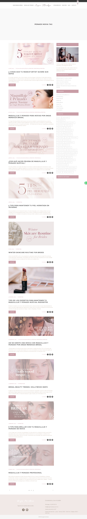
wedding (59, 172)
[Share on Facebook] (48, 84)
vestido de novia (71, 169)
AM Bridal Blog (59, 96)
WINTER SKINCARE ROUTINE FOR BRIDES (26, 252)
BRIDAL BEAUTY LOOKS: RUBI (63, 84)
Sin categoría (59, 110)
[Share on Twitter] (50, 84)
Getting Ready (60, 142)
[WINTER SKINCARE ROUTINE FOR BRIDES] (31, 233)
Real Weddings (59, 108)
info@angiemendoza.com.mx (51, 506)
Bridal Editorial (59, 98)
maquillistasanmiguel (70, 154)
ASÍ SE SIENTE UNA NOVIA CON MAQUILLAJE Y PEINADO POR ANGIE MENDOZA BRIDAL (28, 344)
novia (64, 157)
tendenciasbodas (72, 167)
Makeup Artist (60, 147)
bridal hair (67, 127)
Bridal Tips (42, 68)
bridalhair (59, 127)
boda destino (66, 117)
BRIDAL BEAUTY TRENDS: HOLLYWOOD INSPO (28, 387)
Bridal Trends (22, 383)
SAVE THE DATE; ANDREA (62, 82)
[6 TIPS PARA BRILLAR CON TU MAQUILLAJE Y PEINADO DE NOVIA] (31, 410)
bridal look (60, 132)
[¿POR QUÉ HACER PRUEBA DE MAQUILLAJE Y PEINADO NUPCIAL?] (31, 143)
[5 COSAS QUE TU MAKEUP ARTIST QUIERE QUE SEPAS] (31, 54)
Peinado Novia (60, 159)
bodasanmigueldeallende (63, 122)
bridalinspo (69, 130)
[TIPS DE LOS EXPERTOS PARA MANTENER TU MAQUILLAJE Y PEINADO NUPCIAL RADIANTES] (31, 280)
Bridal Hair (31, 68)
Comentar (44, 84)
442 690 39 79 (53, 504)
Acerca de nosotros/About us (23, 68)
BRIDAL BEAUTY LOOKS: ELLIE (63, 80)
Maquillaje (68, 147)
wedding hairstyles (68, 172)
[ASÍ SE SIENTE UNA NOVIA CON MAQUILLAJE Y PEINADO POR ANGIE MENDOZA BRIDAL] (31, 326)
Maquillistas (60, 154)
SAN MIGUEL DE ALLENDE (62, 164)
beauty (58, 117)
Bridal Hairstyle (61, 130)
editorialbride (74, 137)
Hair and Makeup (69, 142)
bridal (72, 122)
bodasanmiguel (60, 120)
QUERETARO (69, 162)
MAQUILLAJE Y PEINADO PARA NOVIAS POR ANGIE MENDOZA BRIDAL (30, 116)
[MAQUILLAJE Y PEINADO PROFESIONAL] (31, 455)
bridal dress (69, 125)
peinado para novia (70, 159)
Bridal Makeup (37, 68)
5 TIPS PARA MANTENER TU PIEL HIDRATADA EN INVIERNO (29, 206)
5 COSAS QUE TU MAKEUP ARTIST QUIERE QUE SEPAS (28, 73)
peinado (69, 157)
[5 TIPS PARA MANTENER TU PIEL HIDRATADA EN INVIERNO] (31, 188)
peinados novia (60, 162)
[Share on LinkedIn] (52, 84)
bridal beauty (60, 125)
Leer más (12, 84)
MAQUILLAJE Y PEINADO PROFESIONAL (25, 473)
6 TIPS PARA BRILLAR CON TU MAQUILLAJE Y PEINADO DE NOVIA (28, 428)
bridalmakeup (68, 132)
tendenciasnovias (61, 169)
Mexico (59, 157)
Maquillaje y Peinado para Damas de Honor (67, 152)
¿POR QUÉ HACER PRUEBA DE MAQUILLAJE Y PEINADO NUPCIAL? (28, 162)
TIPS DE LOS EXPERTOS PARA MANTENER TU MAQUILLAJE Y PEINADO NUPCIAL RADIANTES (28, 301)
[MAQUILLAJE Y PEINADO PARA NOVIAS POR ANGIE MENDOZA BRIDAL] (30, 99)
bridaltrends (60, 137)
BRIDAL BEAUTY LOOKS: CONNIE (64, 78)
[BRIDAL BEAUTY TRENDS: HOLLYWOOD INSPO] (31, 369)
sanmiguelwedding (61, 167)
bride (67, 137)
